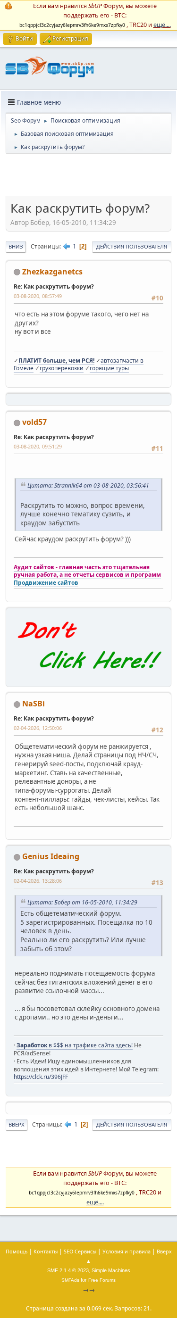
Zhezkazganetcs (52, 271)
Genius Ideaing (50, 856)
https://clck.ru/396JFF (41, 1077)
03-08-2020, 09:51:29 (38, 446)
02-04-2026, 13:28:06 (38, 880)
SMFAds (70, 1280)
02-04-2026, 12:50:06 (38, 727)
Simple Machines (111, 1270)
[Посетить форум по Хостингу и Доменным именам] (88, 676)
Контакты (46, 1251)
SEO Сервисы (80, 1251)
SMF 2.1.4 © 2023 (68, 1270)
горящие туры (109, 368)
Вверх (16, 1124)
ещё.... (162, 24)
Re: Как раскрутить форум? (54, 286)
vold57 (34, 422)
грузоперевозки (62, 368)
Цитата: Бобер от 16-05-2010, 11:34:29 (82, 902)
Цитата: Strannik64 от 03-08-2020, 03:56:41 (88, 485)
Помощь (16, 1251)
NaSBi (33, 703)
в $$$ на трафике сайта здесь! (75, 1045)
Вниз (15, 246)
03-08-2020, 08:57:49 (38, 295)
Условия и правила (126, 1251)
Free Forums (102, 1280)
